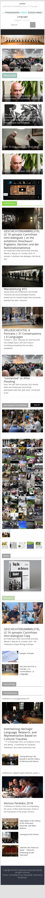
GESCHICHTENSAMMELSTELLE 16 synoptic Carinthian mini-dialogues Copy (22, 632)
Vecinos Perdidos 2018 (18, 803)
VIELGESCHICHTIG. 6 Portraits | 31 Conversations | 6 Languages (22, 333)
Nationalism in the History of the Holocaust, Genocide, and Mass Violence (30, 824)
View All (37, 405)
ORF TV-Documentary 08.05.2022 (21, 146)
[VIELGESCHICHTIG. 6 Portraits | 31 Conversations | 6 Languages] (10, 665)
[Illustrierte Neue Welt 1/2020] (19, 543)
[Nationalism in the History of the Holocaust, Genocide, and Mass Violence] (10, 819)
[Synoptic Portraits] (10, 652)
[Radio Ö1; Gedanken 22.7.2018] (22, 154)
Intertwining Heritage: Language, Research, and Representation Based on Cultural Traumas (20, 734)
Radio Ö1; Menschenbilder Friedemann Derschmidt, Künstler (22, 97)
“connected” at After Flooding (17, 379)
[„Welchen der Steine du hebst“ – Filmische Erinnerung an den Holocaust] (10, 846)
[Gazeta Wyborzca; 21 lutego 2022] (11, 543)
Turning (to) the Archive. (29, 834)
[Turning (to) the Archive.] (10, 833)
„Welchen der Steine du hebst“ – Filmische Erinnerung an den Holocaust (29, 851)
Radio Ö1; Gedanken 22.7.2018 (20, 171)
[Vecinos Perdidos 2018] (22, 777)
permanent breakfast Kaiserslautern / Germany (20, 426)
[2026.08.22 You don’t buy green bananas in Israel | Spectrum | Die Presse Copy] (36, 543)
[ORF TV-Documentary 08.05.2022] (22, 130)
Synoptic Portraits (27, 653)
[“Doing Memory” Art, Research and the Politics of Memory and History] (10, 755)
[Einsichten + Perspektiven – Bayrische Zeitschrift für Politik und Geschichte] (28, 543)
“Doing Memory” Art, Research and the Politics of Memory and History (30, 758)
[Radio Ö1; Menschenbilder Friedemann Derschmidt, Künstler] (22, 81)
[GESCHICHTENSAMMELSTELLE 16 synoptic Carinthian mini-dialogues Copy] (22, 603)
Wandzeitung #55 (15, 289)
